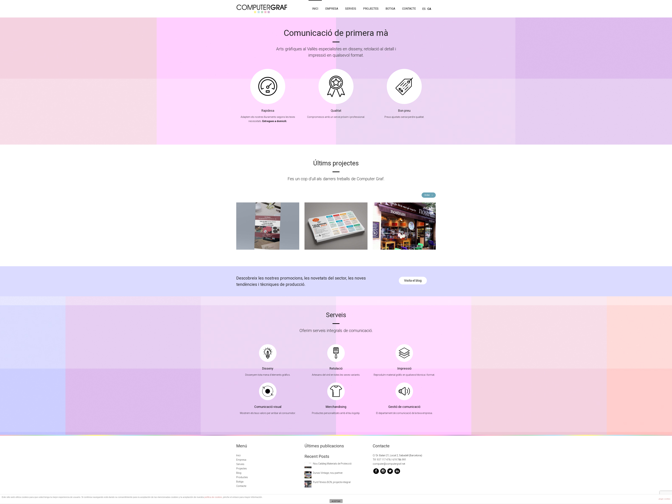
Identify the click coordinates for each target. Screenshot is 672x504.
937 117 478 (383, 459)
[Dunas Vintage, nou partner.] (308, 474)
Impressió (404, 368)
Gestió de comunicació (404, 407)
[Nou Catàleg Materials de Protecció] (308, 465)
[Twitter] (390, 470)
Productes (242, 477)
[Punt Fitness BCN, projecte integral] (308, 483)
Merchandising (336, 407)
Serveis (350, 8)
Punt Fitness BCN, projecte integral (332, 482)
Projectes (371, 8)
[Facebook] (376, 470)
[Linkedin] (397, 470)
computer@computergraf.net (389, 463)
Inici (315, 8)
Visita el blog (413, 280)
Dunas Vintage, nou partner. (328, 472)
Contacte (409, 8)
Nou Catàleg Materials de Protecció (332, 463)
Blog (238, 472)
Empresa (331, 8)
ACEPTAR (336, 501)
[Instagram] (383, 470)
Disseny (267, 368)
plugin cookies (664, 499)
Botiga (390, 8)
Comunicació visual (267, 407)
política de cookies (213, 497)
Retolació (336, 368)
